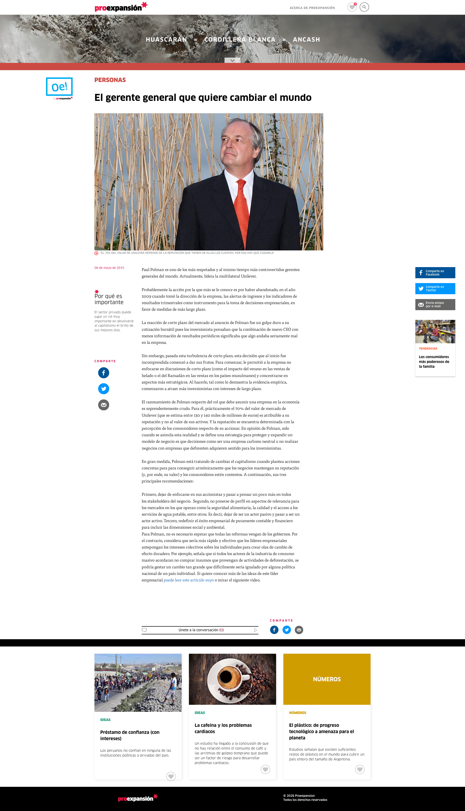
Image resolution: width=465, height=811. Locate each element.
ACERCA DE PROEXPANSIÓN (312, 8)
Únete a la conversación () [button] (201, 630)
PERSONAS (110, 80)
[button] (435, 304)
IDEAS (105, 720)
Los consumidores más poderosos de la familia (434, 361)
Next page (419, 669)
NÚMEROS (297, 713)
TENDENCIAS (428, 348)
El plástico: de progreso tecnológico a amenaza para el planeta (321, 731)
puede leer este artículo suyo (189, 580)
